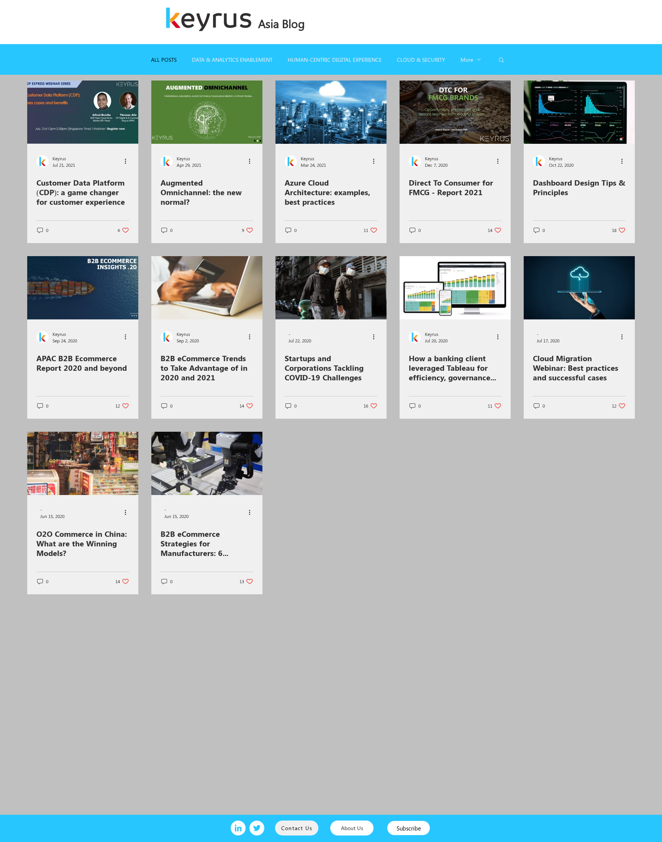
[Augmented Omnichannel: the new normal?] (206, 112)
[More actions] (128, 161)
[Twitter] (256, 828)
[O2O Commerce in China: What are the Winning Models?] (82, 463)
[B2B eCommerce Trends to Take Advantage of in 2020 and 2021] (206, 287)
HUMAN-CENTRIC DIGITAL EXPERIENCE (335, 59)
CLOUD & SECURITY (421, 59)
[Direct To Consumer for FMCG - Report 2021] (455, 112)
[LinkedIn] (238, 828)
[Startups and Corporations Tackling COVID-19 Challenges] (331, 287)
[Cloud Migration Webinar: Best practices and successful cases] (579, 287)
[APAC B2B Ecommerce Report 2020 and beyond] (82, 287)
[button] (501, 60)
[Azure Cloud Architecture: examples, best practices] (331, 112)
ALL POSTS (164, 59)
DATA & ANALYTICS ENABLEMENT (232, 59)
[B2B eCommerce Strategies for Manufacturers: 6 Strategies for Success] (206, 463)
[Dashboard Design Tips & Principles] (579, 112)
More (466, 59)
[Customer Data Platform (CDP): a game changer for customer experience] (82, 112)
